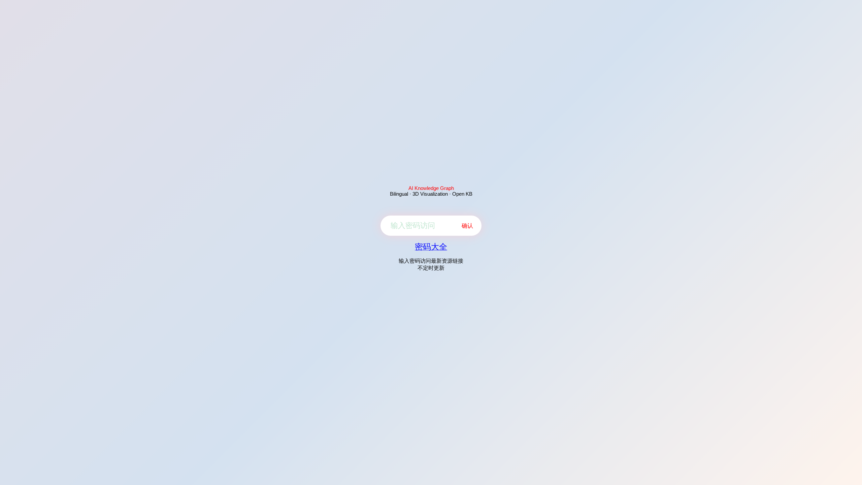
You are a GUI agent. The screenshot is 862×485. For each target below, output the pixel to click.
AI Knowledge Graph (431, 188)
